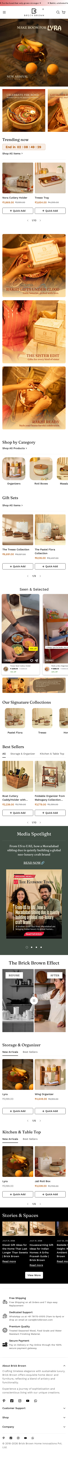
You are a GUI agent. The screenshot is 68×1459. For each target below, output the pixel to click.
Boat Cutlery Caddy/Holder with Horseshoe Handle (14, 798)
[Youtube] (27, 1400)
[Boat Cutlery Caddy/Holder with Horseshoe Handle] (17, 776)
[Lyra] (17, 1074)
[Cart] (64, 12)
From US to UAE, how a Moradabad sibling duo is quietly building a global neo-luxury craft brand (34, 850)
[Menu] (4, 12)
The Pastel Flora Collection (45, 551)
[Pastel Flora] (15, 718)
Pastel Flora (15, 732)
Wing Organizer (44, 1094)
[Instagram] (19, 1400)
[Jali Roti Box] (50, 1161)
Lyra (5, 1094)
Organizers (13, 483)
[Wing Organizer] (50, 1074)
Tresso (42, 732)
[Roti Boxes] (41, 468)
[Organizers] (13, 468)
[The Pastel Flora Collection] (50, 529)
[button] (58, 12)
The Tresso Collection (15, 549)
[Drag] (34, 1000)
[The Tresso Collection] (17, 529)
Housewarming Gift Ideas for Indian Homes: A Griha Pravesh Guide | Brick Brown (41, 1252)
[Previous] (27, 220)
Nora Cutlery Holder (14, 197)
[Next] (40, 220)
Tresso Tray (42, 197)
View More (34, 1275)
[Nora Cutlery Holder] (17, 178)
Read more (9, 1261)
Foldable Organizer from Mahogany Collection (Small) (50, 798)
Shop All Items (11, 153)
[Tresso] (42, 718)
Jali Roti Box (42, 1181)
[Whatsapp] (35, 1400)
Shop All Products (13, 448)
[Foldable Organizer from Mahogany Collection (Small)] (50, 776)
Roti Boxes (41, 483)
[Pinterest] (4, 1400)
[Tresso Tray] (50, 178)
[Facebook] (11, 1400)
